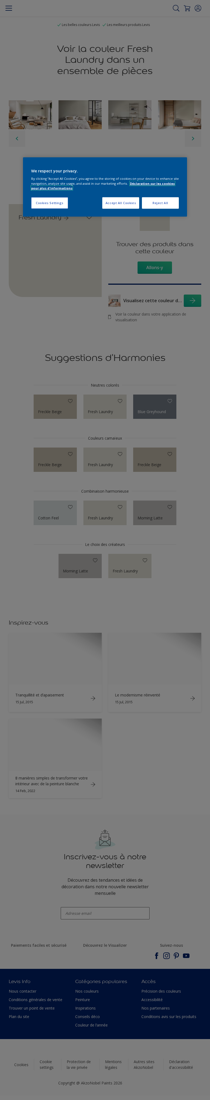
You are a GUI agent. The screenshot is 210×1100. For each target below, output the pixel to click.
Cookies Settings (49, 203)
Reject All (160, 203)
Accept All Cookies (121, 203)
